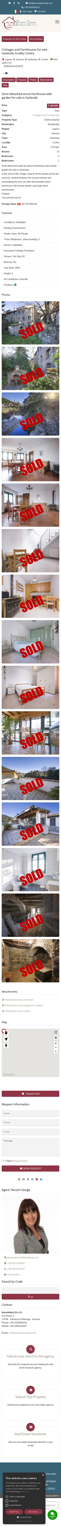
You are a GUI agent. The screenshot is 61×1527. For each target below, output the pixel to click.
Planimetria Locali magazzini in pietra (24, 1005)
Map (5, 85)
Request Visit (33, 1094)
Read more (25, 1491)
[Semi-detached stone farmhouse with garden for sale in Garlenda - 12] (30, 824)
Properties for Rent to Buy (14, 39)
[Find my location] (56, 1038)
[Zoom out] (56, 1047)
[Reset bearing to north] (56, 1051)
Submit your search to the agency (30, 1356)
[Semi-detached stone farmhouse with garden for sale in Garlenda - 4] (30, 459)
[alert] (24, 1498)
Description (8, 80)
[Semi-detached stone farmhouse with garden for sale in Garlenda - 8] (30, 641)
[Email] (24, 1179)
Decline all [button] (33, 1512)
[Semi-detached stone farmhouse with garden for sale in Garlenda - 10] (30, 733)
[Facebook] (14, 3)
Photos (33, 80)
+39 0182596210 (32, 7)
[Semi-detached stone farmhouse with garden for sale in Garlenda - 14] (30, 915)
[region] (30, 1053)
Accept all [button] (14, 1512)
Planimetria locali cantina (17, 1011)
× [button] (43, 1475)
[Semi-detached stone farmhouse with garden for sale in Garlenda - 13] (30, 869)
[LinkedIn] (18, 3)
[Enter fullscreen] (56, 1032)
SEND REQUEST (32, 1168)
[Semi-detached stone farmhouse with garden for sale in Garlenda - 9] (30, 687)
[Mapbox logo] (9, 1074)
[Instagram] (9, 3)
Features (22, 80)
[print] (19, 1179)
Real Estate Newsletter (30, 1434)
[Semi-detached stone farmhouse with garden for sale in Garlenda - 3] (30, 414)
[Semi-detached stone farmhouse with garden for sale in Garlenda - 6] (30, 550)
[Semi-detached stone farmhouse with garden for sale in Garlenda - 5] (30, 505)
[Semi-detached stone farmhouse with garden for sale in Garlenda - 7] (30, 596)
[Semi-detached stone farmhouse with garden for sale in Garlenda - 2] (30, 368)
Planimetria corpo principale (19, 1000)
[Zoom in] (56, 1043)
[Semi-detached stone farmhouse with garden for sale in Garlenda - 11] (30, 778)
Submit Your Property (30, 1397)
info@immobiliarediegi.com (40, 3)
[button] (7, 1497)
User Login (27, 11)
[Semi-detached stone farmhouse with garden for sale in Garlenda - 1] (30, 323)
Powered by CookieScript (24, 1521)
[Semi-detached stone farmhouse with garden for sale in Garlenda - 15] (30, 961)
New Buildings (36, 39)
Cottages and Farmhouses (46, 115)
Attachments (46, 80)
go (31, 1297)
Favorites (41, 11)
